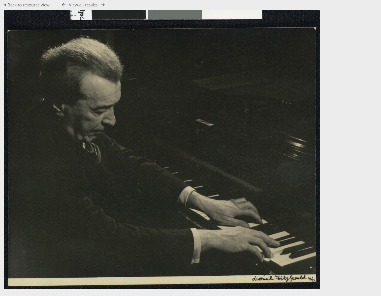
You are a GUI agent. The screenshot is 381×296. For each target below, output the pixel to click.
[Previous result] (64, 5)
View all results (83, 5)
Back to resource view (28, 5)
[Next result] (103, 5)
